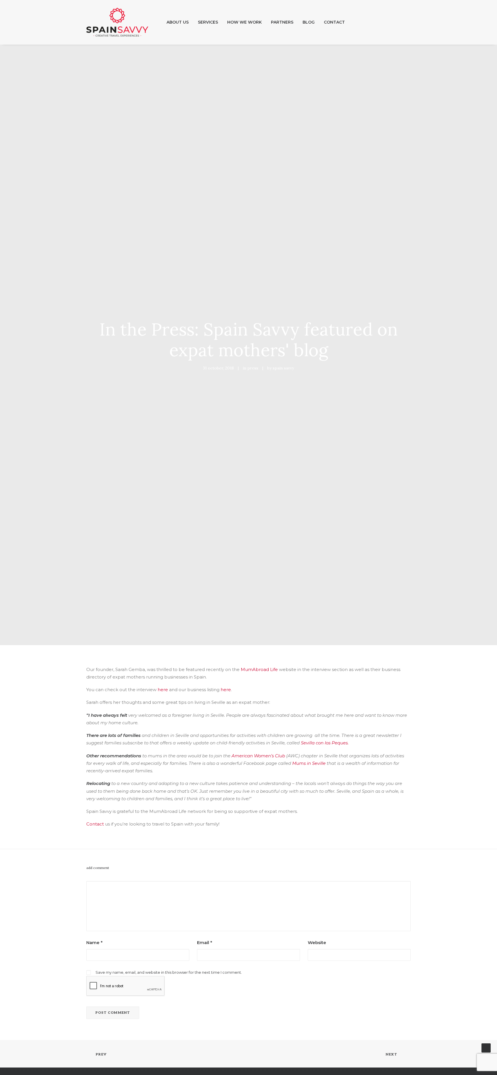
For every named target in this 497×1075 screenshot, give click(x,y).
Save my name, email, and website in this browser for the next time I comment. (168, 972)
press (252, 368)
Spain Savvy (283, 368)
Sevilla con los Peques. (326, 743)
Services (208, 22)
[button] (390, 22)
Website (317, 942)
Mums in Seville (309, 763)
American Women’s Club (258, 755)
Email (204, 942)
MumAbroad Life (259, 669)
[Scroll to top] (486, 1047)
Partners (282, 22)
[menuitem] (178, 22)
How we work (244, 22)
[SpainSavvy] (117, 22)
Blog (309, 22)
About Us (178, 22)
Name (94, 942)
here (163, 689)
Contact (334, 22)
